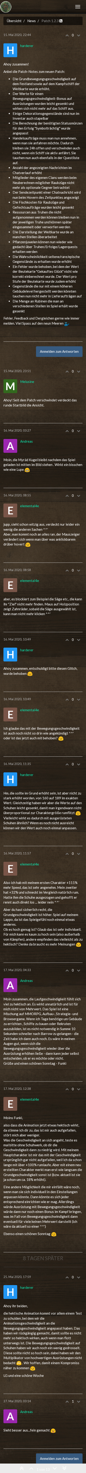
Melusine (27, 381)
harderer (26, 46)
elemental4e (29, 506)
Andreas (26, 441)
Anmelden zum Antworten (59, 351)
